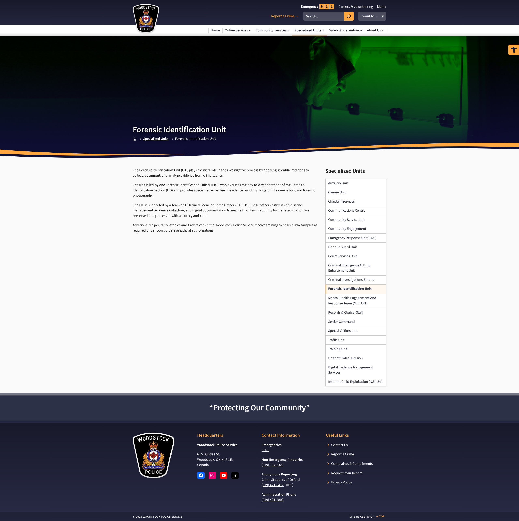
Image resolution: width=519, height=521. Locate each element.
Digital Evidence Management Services (350, 370)
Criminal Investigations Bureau (351, 279)
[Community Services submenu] (288, 30)
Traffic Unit (336, 339)
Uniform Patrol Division (345, 358)
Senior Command (341, 321)
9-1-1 (265, 450)
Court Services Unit (342, 256)
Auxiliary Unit (338, 183)
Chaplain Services (341, 201)
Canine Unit (337, 192)
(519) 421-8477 (273, 485)
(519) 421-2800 (273, 499)
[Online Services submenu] (250, 30)
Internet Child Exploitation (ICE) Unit (355, 381)
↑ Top (380, 516)
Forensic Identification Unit (350, 288)
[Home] (135, 139)
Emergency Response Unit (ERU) (352, 237)
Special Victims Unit (343, 330)
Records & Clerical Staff (345, 312)
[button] (513, 50)
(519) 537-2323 (273, 464)
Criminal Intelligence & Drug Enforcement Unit (349, 268)
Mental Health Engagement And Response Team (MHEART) (352, 300)
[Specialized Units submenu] (323, 30)
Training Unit (337, 349)
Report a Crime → (285, 16)
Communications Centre (346, 210)
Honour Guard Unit (342, 247)
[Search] (349, 16)
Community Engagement (347, 228)
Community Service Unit (346, 219)
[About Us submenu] (383, 30)
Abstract (367, 517)
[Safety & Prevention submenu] (361, 30)
